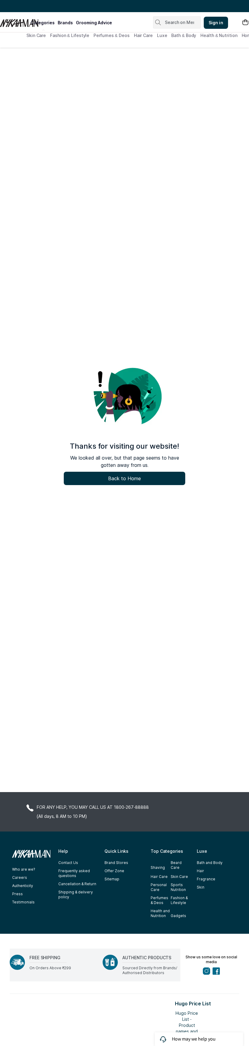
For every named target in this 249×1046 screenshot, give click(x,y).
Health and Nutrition (160, 913)
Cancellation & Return (77, 884)
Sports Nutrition (178, 887)
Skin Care (36, 35)
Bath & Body (183, 35)
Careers (19, 877)
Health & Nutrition (218, 35)
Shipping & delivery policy (75, 894)
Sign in (216, 22)
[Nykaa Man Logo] (14, 21)
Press (17, 894)
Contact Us (68, 862)
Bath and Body (210, 862)
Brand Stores (116, 862)
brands (65, 22)
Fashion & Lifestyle (69, 35)
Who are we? (23, 869)
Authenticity (22, 885)
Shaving (158, 867)
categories (43, 22)
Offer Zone (114, 871)
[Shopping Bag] (245, 23)
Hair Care (143, 35)
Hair (200, 871)
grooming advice (94, 22)
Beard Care (176, 865)
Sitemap (111, 879)
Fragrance (206, 879)
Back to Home (124, 478)
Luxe (162, 35)
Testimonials (23, 902)
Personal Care (159, 887)
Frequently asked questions (74, 873)
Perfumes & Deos (112, 35)
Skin (200, 887)
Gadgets (178, 915)
